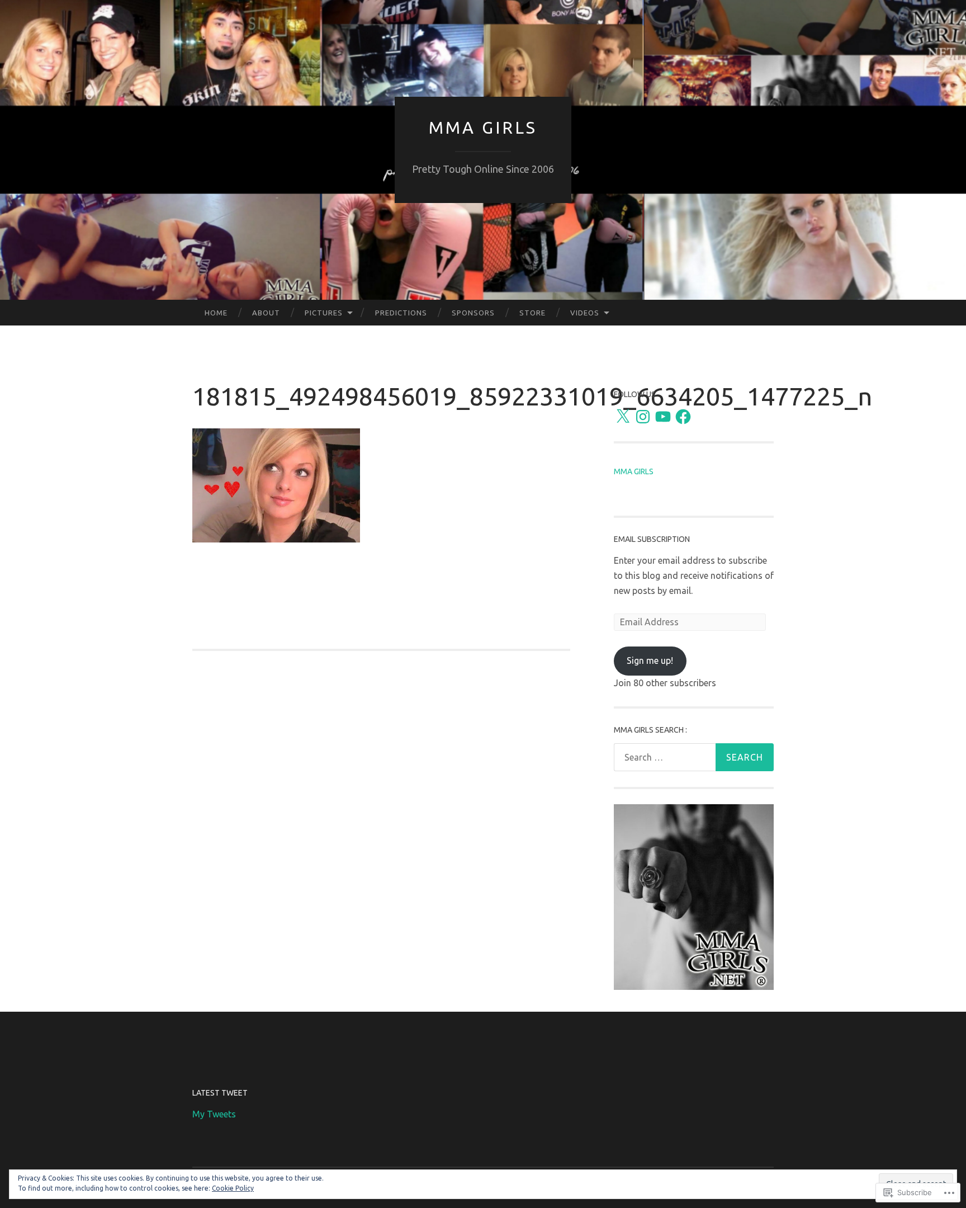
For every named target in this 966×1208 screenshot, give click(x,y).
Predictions (401, 313)
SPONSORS (473, 313)
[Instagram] (643, 417)
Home (216, 313)
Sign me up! (650, 660)
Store (532, 313)
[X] (623, 417)
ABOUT (266, 313)
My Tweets (214, 1114)
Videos (584, 313)
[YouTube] (663, 417)
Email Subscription (652, 539)
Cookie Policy (233, 1188)
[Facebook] (683, 417)
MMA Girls (483, 127)
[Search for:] (694, 757)
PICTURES (324, 313)
